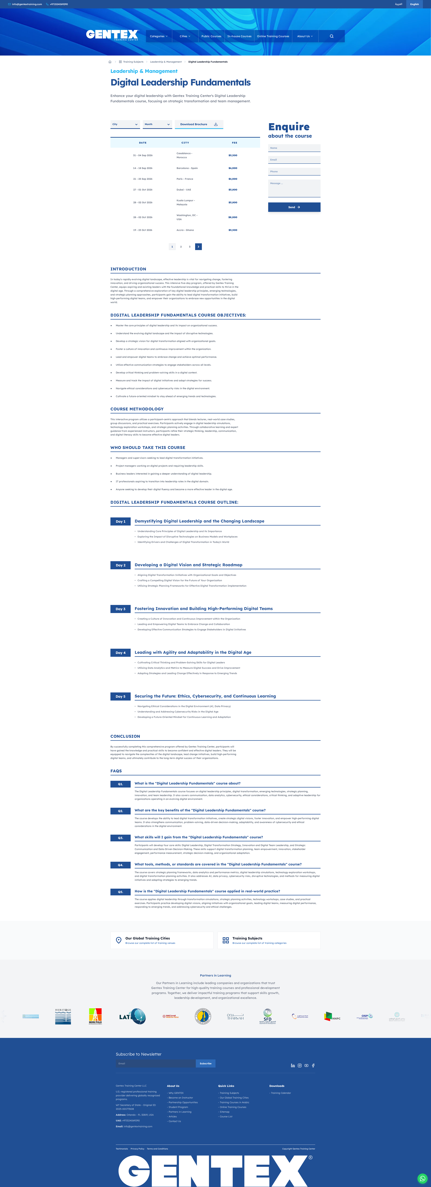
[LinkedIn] (293, 1065)
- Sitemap (223, 1111)
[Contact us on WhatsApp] (423, 1179)
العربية (398, 4)
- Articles (172, 1116)
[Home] (110, 62)
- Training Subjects (228, 1092)
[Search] (332, 36)
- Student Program (177, 1107)
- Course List (225, 1116)
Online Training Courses (273, 36)
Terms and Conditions (157, 1148)
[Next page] (198, 246)
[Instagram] (300, 1065)
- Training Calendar (280, 1092)
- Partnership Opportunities (182, 1102)
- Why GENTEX (175, 1092)
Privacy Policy (137, 1148)
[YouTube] (306, 1065)
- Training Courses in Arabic (233, 1102)
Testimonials (122, 1148)
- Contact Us (174, 1121)
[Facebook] (313, 1065)
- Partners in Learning (179, 1111)
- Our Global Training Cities (233, 1097)
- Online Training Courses (232, 1107)
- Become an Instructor (180, 1097)
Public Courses (212, 36)
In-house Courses (239, 36)
